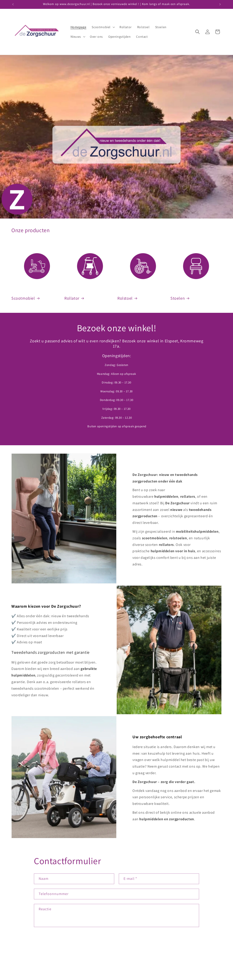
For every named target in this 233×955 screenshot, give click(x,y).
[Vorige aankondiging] (13, 4)
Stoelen (177, 298)
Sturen (48, 941)
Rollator (71, 298)
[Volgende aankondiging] (220, 4)
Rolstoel (125, 298)
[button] (103, 27)
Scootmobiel (23, 298)
